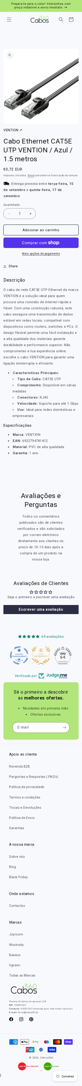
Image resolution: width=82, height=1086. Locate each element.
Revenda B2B (19, 766)
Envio (31, 175)
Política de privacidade (26, 787)
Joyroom (16, 934)
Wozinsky (16, 945)
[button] (9, 20)
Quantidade (11, 204)
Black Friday (18, 877)
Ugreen (14, 965)
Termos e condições (25, 797)
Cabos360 (46, 1057)
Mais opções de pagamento (41, 253)
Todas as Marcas (22, 975)
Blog (12, 867)
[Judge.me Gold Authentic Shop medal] (41, 655)
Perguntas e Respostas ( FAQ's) (33, 777)
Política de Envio (22, 818)
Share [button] (13, 266)
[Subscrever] (64, 727)
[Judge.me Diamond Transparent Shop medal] (19, 655)
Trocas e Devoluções (25, 807)
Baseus (15, 955)
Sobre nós (17, 856)
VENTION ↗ (12, 130)
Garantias (16, 828)
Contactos (17, 905)
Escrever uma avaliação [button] (41, 609)
